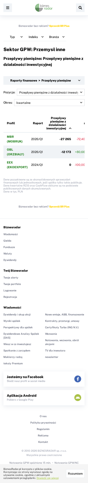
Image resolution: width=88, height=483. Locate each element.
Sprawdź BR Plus (59, 25)
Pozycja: (9, 92)
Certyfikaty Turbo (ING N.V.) (62, 327)
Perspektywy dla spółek (18, 327)
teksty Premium (13, 363)
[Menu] (7, 7)
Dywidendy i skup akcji (17, 314)
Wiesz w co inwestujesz (17, 344)
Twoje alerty (10, 277)
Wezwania (51, 333)
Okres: (7, 102)
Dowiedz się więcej (48, 478)
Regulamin (43, 429)
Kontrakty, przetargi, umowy (62, 321)
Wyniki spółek (11, 321)
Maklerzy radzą (12, 357)
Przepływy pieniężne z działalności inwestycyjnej (56, 123)
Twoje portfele (12, 284)
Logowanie (9, 290)
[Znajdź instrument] (80, 7)
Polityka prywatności (43, 422)
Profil (11, 123)
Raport (38, 123)
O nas (43, 416)
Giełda (7, 240)
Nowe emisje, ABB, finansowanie (64, 314)
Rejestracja (10, 296)
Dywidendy (10, 260)
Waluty (7, 253)
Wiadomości (10, 234)
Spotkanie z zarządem (16, 350)
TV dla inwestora (55, 350)
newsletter (51, 357)
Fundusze (9, 247)
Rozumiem (75, 473)
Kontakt (43, 442)
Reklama (43, 435)
